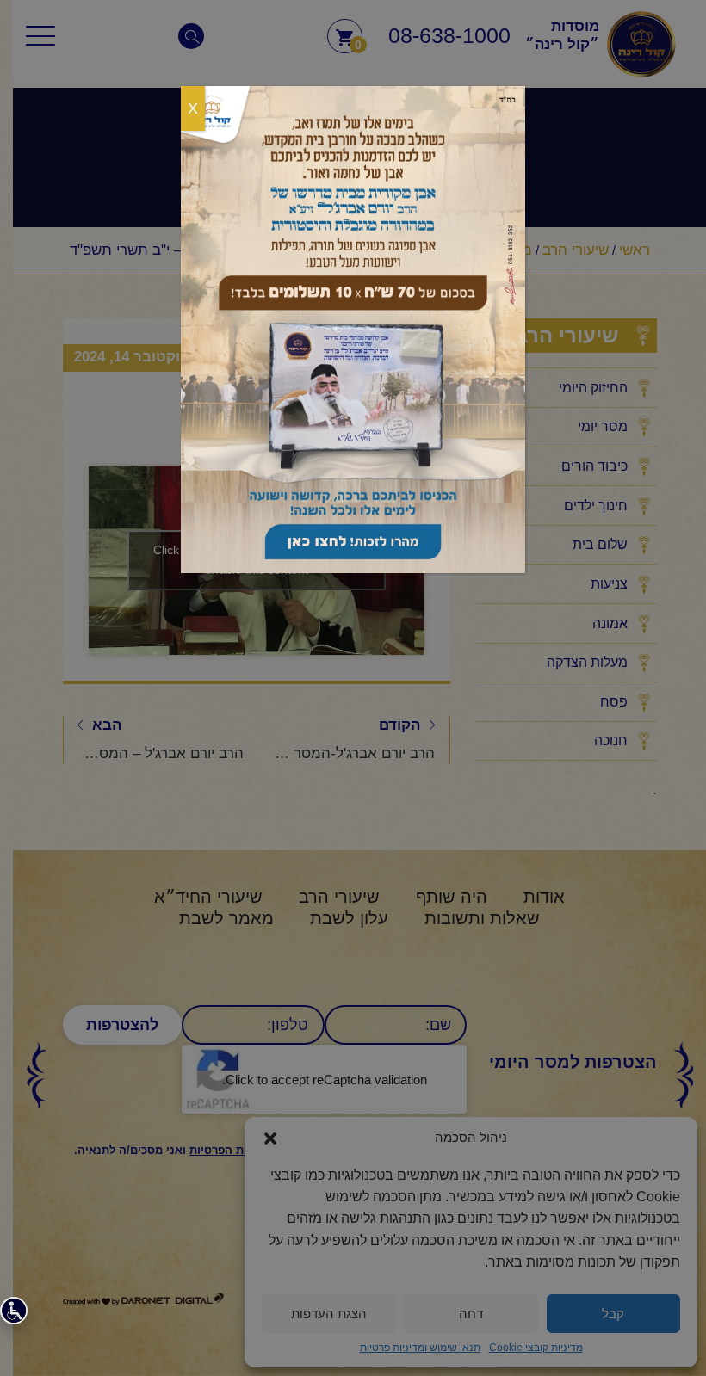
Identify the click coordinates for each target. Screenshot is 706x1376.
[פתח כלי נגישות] (14, 1310)
